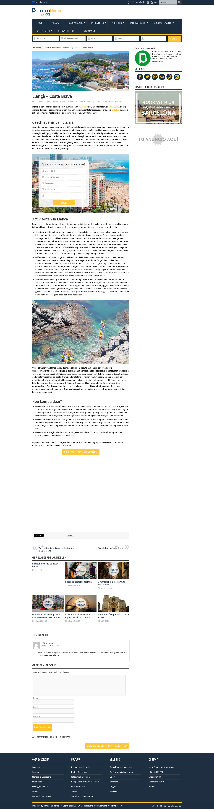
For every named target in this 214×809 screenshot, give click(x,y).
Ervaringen (89, 30)
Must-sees (37, 782)
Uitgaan (113, 786)
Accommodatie (76, 22)
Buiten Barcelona (59, 102)
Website (36, 716)
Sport (112, 777)
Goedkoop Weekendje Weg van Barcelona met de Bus (46, 616)
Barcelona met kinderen (121, 767)
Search (174, 38)
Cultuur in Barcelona (80, 777)
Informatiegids (138, 22)
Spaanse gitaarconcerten (78, 581)
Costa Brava (71, 102)
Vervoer (35, 791)
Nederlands (40, 2)
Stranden (79, 102)
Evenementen (97, 22)
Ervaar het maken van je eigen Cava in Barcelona (77, 616)
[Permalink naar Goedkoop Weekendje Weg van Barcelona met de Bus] (48, 611)
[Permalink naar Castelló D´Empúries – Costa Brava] (113, 611)
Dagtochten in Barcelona (121, 772)
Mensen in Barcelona (41, 777)
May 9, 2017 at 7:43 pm (50, 646)
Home (39, 22)
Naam (35, 698)
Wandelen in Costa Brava (110, 547)
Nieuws (55, 22)
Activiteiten (43, 30)
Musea (74, 791)
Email (35, 707)
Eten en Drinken (78, 786)
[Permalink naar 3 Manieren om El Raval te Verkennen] (113, 578)
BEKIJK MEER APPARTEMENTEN (107, 745)
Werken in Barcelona (41, 796)
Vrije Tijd (117, 22)
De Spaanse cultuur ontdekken (85, 782)
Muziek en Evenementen (82, 796)
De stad (35, 772)
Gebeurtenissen (66, 30)
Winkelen (114, 791)
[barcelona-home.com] (46, 13)
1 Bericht (103, 102)
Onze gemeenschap (41, 786)
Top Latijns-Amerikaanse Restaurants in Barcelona (57, 548)
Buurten (36, 767)
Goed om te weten (162, 22)
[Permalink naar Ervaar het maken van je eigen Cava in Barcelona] (81, 611)
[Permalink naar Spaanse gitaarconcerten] (81, 578)
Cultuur (46, 48)
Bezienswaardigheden (62, 48)
